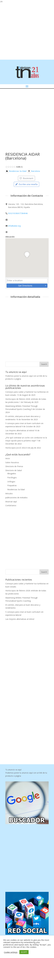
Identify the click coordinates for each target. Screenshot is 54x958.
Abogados (11, 473)
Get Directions (25, 285)
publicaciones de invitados (16, 497)
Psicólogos (12, 477)
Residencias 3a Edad (16, 489)
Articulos (9, 493)
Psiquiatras (12, 485)
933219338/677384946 (18, 213)
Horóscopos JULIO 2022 (15, 448)
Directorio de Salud (13, 470)
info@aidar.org (14, 226)
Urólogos (11, 481)
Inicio (7, 458)
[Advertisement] (27, 31)
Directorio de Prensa (14, 466)
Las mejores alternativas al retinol (19, 430)
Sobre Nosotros (12, 462)
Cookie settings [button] (10, 952)
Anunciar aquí (11, 501)
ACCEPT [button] (24, 952)
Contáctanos (10, 505)
